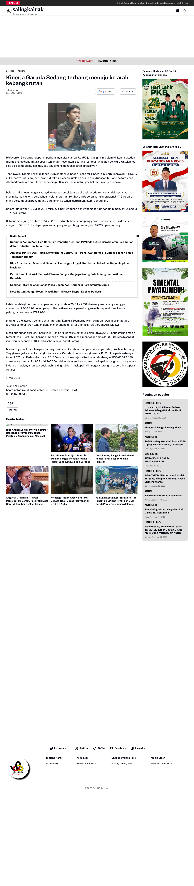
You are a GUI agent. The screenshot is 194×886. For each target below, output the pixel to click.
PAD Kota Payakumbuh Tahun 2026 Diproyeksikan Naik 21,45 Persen (165, 443)
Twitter (84, 748)
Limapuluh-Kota (153, 403)
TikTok (101, 748)
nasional (12, 410)
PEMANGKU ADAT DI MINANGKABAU (157, 460)
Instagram (60, 748)
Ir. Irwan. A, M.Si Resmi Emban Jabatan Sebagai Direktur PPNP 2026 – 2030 (163, 410)
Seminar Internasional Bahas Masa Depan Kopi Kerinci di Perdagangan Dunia (59, 284)
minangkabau (151, 454)
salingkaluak (28, 9)
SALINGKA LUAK (108, 61)
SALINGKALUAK (101, 788)
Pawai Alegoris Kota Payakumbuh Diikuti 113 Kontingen (164, 511)
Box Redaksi (52, 763)
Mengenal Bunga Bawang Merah (163, 427)
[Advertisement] (97, 21)
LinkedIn (140, 748)
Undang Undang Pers (121, 763)
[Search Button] (185, 11)
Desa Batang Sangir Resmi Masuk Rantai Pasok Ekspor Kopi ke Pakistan (56, 291)
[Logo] (18, 768)
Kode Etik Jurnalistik (86, 763)
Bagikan (130, 91)
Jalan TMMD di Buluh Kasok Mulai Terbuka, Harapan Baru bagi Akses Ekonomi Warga (165, 478)
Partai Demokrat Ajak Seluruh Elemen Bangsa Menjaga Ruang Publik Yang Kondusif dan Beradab (67, 276)
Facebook (120, 748)
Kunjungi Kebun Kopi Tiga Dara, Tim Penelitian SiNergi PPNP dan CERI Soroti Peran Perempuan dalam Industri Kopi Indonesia (71, 244)
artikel (148, 423)
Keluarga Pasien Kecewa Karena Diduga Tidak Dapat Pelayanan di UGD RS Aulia (70, 500)
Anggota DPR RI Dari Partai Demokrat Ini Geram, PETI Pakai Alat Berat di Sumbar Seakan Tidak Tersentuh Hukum (71, 254)
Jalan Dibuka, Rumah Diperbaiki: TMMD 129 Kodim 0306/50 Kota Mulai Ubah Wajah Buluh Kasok (163, 529)
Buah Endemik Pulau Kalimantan (163, 495)
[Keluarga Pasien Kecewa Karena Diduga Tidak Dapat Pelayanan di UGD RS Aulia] (72, 480)
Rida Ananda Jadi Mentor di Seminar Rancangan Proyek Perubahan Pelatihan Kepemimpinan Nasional (70, 265)
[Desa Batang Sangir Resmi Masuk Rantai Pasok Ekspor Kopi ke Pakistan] (116, 438)
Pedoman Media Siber (161, 763)
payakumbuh (151, 437)
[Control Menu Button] (178, 11)
